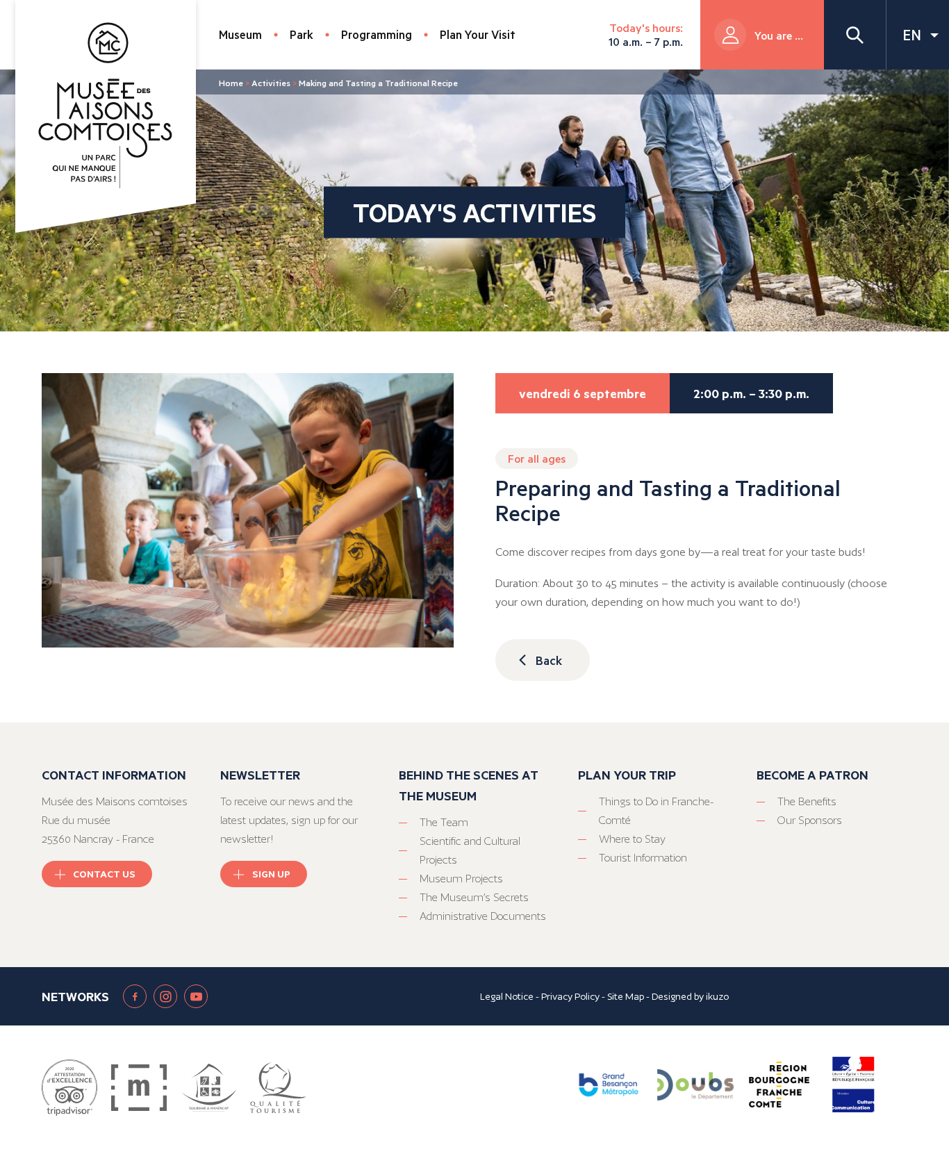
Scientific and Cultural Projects (470, 850)
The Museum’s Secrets (474, 897)
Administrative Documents (483, 916)
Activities (270, 82)
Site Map (625, 996)
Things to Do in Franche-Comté (656, 811)
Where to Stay (632, 839)
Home (231, 82)
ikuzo (717, 996)
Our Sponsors (809, 820)
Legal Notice (507, 996)
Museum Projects (461, 878)
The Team (444, 822)
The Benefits (806, 801)
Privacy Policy (570, 996)
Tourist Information (643, 857)
